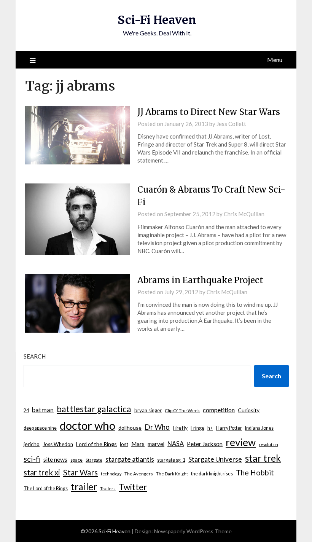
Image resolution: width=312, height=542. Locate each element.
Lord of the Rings (96, 444)
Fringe (197, 428)
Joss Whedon (58, 444)
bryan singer (148, 410)
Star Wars (80, 472)
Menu (274, 59)
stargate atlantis (129, 459)
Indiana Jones (259, 428)
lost (124, 444)
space (76, 460)
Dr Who (157, 426)
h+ (210, 428)
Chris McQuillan (244, 213)
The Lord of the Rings (46, 488)
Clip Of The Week (182, 410)
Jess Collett (231, 123)
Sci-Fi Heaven (157, 20)
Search (35, 356)
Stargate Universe (215, 459)
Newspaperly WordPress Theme (193, 531)
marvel (156, 443)
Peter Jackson (205, 443)
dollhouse (130, 427)
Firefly (180, 427)
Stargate (94, 460)
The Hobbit (255, 472)
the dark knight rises (212, 474)
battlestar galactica (94, 409)
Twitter (133, 487)
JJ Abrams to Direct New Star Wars (208, 112)
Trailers (108, 488)
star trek (263, 458)
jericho (32, 444)
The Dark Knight (172, 473)
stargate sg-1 (171, 460)
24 (26, 410)
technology (111, 473)
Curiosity (248, 410)
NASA (175, 444)
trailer (84, 486)
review (241, 442)
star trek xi (42, 472)
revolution (268, 444)
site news (55, 459)
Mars (138, 443)
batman (43, 410)
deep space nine (40, 428)
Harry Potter (229, 428)
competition (219, 409)
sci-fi (32, 458)
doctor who (87, 425)
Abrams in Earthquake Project (200, 280)
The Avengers (138, 473)
